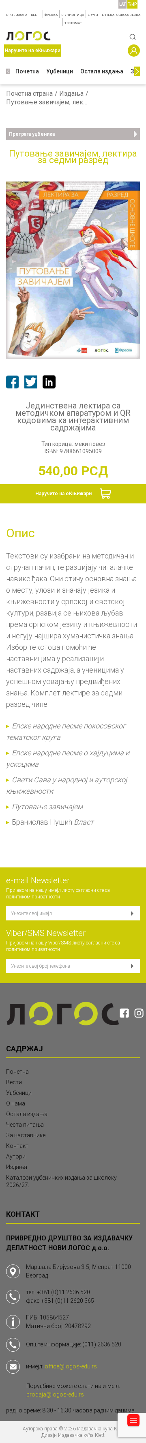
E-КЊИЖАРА (16, 15)
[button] (8, 71)
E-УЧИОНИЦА (72, 15)
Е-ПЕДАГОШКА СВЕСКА (121, 15)
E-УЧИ (93, 15)
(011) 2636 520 (101, 1344)
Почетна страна (29, 93)
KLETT (36, 15)
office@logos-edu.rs (71, 1366)
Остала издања (101, 71)
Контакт (17, 1146)
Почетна (27, 71)
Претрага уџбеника (32, 134)
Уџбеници (59, 71)
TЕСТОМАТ (73, 23)
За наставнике (25, 1135)
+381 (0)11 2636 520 (63, 1292)
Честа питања (25, 1124)
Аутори (16, 1156)
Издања (71, 93)
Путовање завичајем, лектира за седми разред (46, 102)
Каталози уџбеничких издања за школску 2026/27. (61, 1181)
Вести (14, 1082)
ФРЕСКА (51, 15)
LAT (122, 4)
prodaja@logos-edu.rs (55, 1394)
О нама (15, 1103)
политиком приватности (33, 897)
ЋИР (132, 4)
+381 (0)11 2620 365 (67, 1300)
